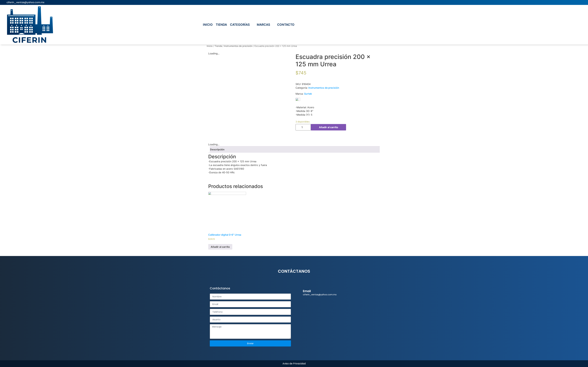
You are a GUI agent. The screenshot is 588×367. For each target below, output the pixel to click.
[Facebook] (583, 2)
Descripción (217, 149)
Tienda (218, 46)
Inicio (210, 46)
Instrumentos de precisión (238, 46)
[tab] (295, 149)
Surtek (308, 93)
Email (307, 291)
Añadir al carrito (328, 127)
